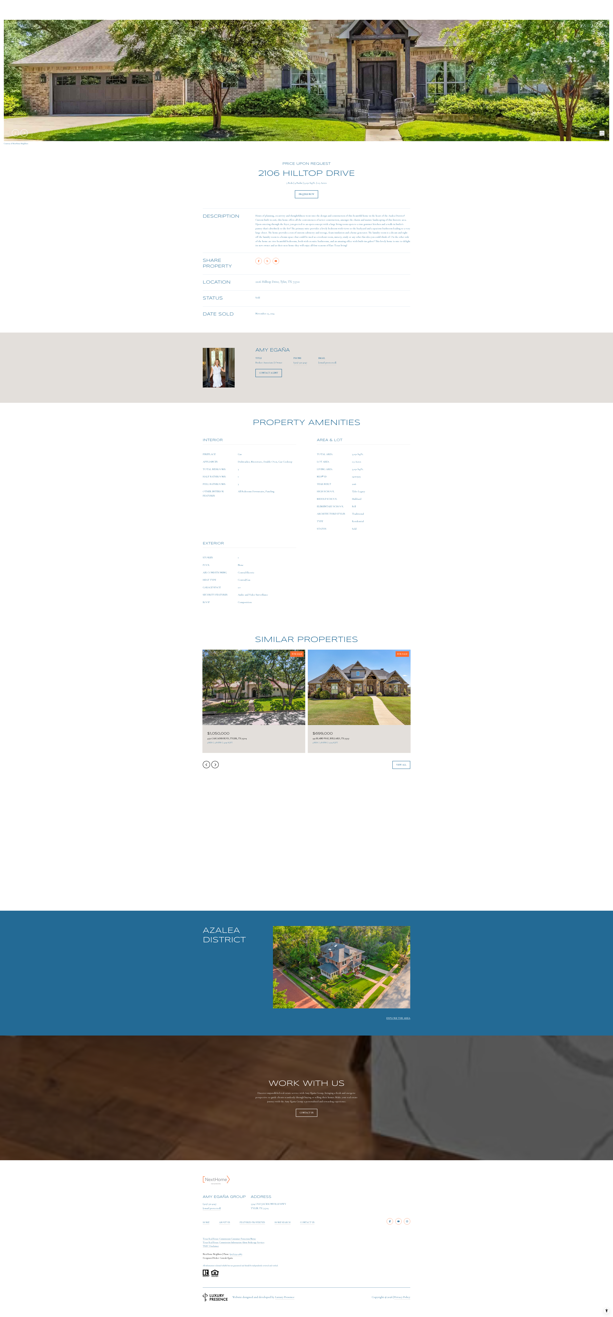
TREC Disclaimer (211, 1246)
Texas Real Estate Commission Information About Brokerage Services (233, 1242)
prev (15, 133)
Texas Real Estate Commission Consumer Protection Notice (229, 1238)
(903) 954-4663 (236, 1254)
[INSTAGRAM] (407, 1221)
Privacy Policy (402, 1297)
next (24, 133)
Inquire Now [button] (306, 194)
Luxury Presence (284, 1297)
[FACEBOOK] (390, 1221)
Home (206, 1222)
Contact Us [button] (307, 1112)
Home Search (283, 1222)
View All (401, 764)
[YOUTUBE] (398, 1221)
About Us (224, 1222)
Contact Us (307, 1222)
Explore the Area (398, 1018)
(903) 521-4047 (300, 362)
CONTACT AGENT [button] (268, 373)
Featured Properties (252, 1222)
